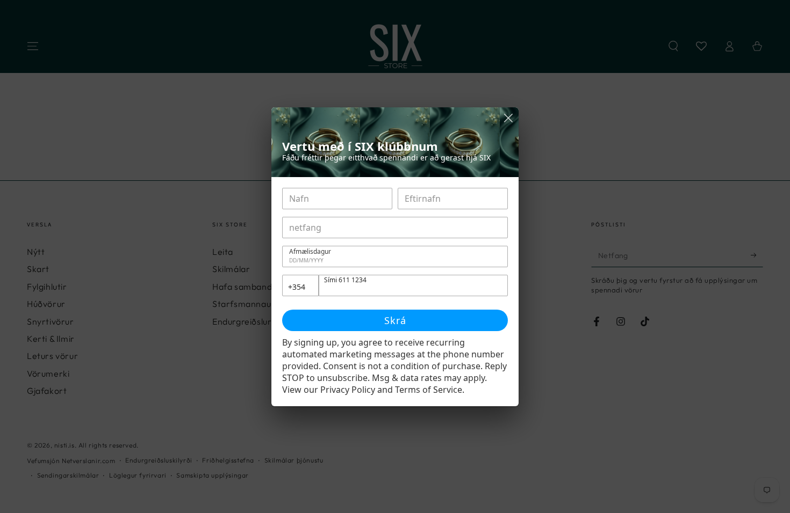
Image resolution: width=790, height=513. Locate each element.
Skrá (395, 320)
